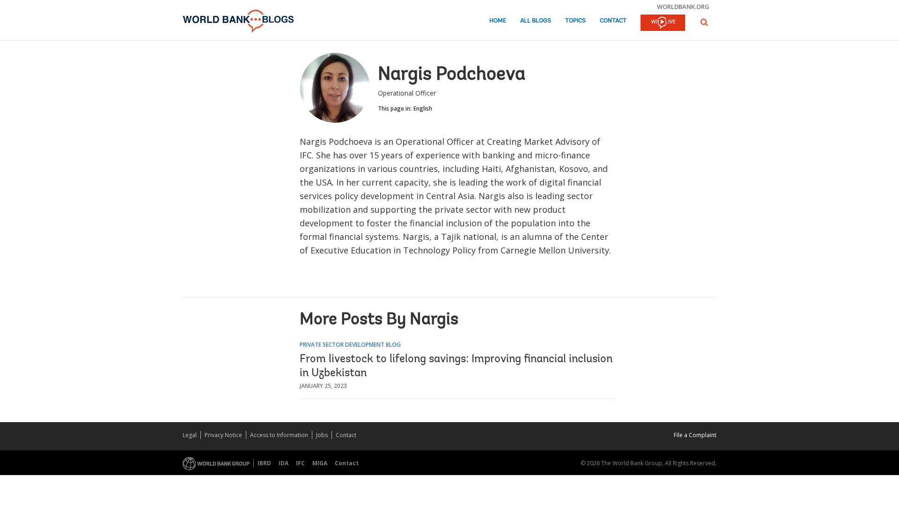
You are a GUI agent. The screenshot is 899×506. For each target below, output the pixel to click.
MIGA (319, 463)
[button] (704, 22)
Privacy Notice (223, 435)
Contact (613, 21)
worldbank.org (683, 6)
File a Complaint (695, 435)
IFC (300, 463)
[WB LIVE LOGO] (663, 23)
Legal (190, 435)
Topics (575, 21)
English (422, 108)
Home (497, 21)
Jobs (322, 435)
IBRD (264, 463)
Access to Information (279, 435)
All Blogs (535, 21)
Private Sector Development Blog (350, 345)
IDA (283, 463)
